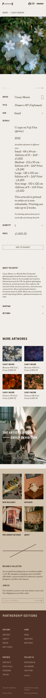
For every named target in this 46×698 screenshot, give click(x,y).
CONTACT (7, 662)
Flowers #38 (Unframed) (34, 396)
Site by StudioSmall (30, 693)
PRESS (5, 643)
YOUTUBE (28, 671)
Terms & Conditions (9, 688)
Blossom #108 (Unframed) (35, 368)
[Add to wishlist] (42, 97)
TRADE (6, 675)
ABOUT (6, 639)
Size (4, 113)
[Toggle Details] (42, 306)
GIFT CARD (7, 647)
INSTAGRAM (29, 662)
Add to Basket (23, 247)
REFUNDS (28, 643)
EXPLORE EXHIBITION (23, 458)
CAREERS (7, 671)
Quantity (5, 225)
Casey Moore (17, 13)
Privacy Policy (7, 693)
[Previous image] (6, 88)
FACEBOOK (29, 666)
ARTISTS (6, 635)
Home (5, 13)
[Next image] (39, 88)
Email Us (27, 675)
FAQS (26, 635)
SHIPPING (28, 639)
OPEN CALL (8, 666)
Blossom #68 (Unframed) (13, 368)
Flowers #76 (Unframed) (13, 396)
